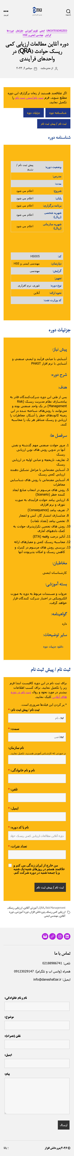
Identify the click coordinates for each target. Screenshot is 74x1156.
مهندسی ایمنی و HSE (33, 35)
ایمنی (42, 31)
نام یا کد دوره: (18, 827)
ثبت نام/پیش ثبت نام (29, 97)
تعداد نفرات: (17, 846)
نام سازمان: (16, 748)
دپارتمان (19, 31)
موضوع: (9, 1017)
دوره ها (10, 31)
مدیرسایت (45, 68)
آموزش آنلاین (31, 908)
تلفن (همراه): (12, 1036)
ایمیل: (13, 808)
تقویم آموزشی (31, 31)
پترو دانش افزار (37, 912)
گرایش (48, 35)
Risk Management (55, 908)
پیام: (7, 1074)
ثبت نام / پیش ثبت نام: (24, 710)
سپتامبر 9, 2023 (24, 68)
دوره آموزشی (22, 912)
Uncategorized (57, 31)
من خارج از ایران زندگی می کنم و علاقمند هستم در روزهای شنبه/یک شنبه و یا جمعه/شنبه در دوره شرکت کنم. (39, 869)
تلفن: (13, 789)
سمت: (13, 729)
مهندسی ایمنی (51, 916)
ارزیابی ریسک (15, 908)
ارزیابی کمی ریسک (56, 912)
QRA (41, 908)
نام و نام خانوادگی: (21, 770)
